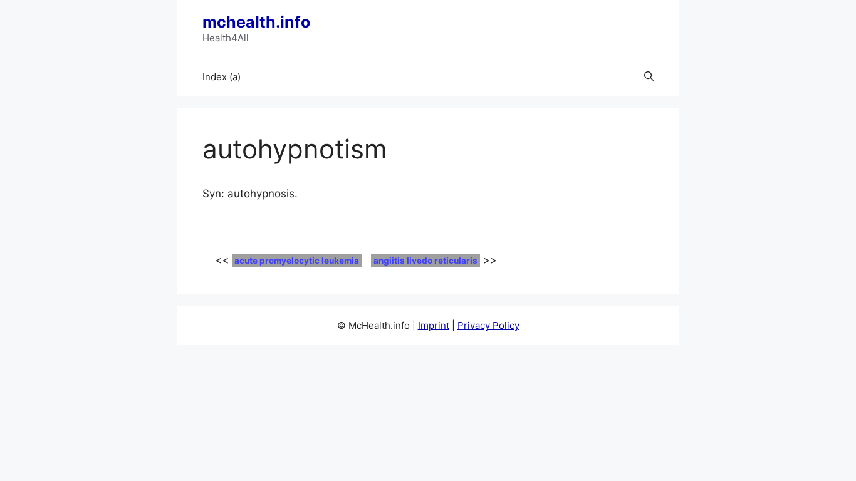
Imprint (433, 325)
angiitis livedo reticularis (425, 261)
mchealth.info (256, 22)
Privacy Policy (488, 325)
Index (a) (221, 77)
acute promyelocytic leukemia (296, 261)
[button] (649, 77)
